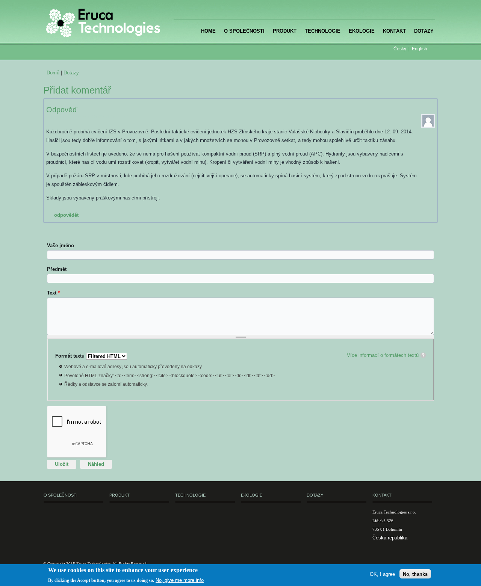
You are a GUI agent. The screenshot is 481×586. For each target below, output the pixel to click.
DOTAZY (315, 495)
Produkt (284, 31)
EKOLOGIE (251, 495)
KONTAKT (382, 495)
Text (53, 293)
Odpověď (61, 110)
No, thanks (415, 574)
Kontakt (394, 31)
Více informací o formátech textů (383, 355)
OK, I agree (382, 574)
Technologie (322, 31)
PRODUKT (119, 495)
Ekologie (362, 31)
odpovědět (66, 215)
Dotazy (424, 31)
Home (208, 31)
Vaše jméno (60, 245)
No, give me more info (180, 580)
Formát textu (70, 356)
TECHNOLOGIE (190, 495)
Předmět (57, 269)
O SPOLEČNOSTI (60, 495)
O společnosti (244, 31)
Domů (53, 73)
